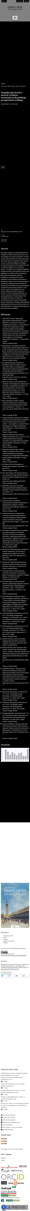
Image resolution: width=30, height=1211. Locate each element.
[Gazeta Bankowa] (8, 1192)
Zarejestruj (20, 1)
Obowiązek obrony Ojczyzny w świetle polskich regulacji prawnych (13, 1091)
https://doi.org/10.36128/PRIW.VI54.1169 (15, 526)
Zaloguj (27, 1)
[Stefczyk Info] (8, 1188)
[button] (4, 975)
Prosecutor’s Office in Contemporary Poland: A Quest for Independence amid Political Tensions (15, 1105)
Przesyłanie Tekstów (9, 1115)
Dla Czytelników (8, 1125)
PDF (3, 167)
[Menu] (15, 17)
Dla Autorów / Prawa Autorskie (12, 1127)
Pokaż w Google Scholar (9, 343)
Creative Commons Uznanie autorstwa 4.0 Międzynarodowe (14, 955)
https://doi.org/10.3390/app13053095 (14, 358)
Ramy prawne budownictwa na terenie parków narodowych (13, 1085)
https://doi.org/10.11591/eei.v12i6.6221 (14, 377)
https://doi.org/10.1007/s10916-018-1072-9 (15, 494)
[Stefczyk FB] (10, 1199)
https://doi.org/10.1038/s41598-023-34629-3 (15, 661)
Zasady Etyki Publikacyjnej (11, 1122)
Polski (3, 1160)
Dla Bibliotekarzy (8, 1130)
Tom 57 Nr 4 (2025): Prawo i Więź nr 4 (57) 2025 (13, 86)
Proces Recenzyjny (9, 1117)
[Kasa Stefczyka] (8, 1195)
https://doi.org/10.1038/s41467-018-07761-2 (15, 410)
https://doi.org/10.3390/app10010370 (14, 481)
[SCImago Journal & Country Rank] (12, 1149)
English (3, 1158)
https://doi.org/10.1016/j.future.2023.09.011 (15, 684)
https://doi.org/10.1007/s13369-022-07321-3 (15, 733)
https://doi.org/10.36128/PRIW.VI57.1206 (11, 231)
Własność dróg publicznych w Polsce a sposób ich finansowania (13, 1098)
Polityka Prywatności (9, 1120)
